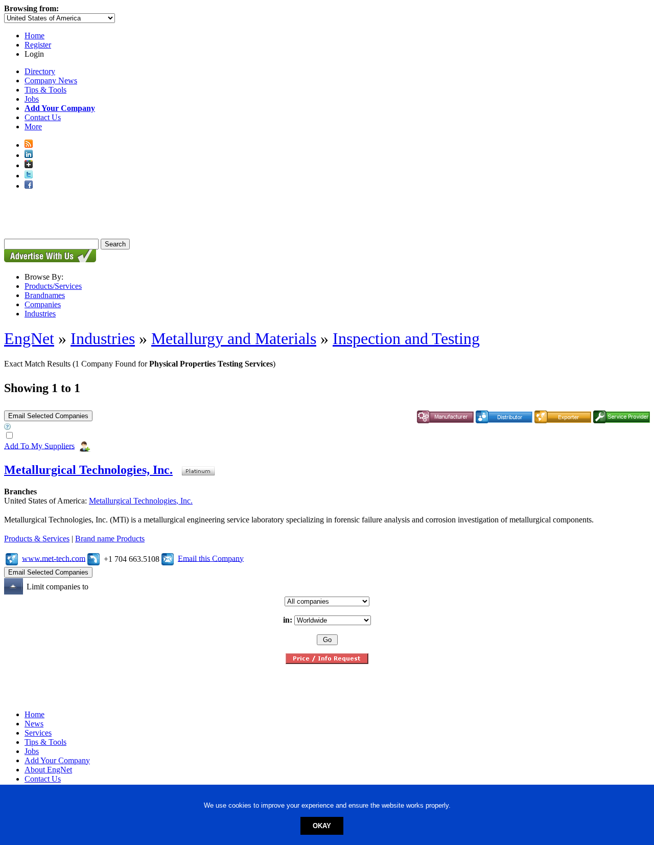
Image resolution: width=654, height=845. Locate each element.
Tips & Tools (45, 89)
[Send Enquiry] (167, 558)
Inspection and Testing (406, 338)
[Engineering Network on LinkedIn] (29, 155)
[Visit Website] (12, 558)
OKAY (322, 826)
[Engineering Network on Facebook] (29, 185)
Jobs (32, 99)
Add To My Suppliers (39, 445)
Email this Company (211, 558)
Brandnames (45, 295)
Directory (40, 71)
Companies (43, 304)
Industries (40, 313)
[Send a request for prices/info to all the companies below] (327, 661)
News (34, 723)
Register (38, 44)
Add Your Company (57, 760)
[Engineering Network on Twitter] (29, 175)
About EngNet (48, 769)
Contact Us (43, 117)
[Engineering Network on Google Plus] (29, 165)
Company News (51, 80)
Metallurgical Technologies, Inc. (88, 469)
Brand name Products (110, 538)
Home (34, 35)
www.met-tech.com (53, 558)
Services (38, 732)
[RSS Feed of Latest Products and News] (29, 145)
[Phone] (93, 558)
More (33, 126)
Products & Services (36, 538)
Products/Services (53, 286)
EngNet (29, 338)
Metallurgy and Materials (233, 338)
